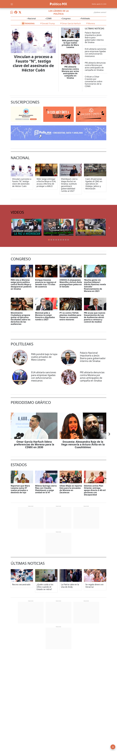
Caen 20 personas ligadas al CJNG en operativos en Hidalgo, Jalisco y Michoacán (93, 184)
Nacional (32, 18)
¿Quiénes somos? (100, 12)
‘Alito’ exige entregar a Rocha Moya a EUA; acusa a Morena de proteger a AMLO (46, 183)
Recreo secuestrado (21, 584)
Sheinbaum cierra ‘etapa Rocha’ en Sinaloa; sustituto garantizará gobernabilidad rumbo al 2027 (69, 185)
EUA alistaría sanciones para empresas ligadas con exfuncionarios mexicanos (95, 52)
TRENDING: (29, 23)
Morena (91, 23)
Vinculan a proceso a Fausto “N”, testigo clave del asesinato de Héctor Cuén (33, 63)
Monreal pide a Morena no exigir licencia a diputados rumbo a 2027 (45, 316)
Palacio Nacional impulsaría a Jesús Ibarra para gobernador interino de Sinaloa (94, 37)
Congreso (66, 18)
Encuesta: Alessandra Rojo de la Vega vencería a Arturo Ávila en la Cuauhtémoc (83, 444)
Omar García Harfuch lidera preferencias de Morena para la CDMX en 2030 (34, 444)
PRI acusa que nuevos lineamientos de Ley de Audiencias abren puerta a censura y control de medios (94, 317)
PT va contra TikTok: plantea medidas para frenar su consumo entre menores (70, 316)
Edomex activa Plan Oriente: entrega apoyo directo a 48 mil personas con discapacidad (95, 490)
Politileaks (85, 18)
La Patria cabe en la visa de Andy (70, 585)
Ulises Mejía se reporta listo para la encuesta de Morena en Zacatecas (71, 489)
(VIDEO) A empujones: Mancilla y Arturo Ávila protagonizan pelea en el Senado (71, 283)
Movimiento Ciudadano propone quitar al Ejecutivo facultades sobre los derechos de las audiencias (20, 318)
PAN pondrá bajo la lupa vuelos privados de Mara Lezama (70, 44)
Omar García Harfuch (71, 23)
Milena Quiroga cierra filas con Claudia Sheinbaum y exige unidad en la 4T (46, 489)
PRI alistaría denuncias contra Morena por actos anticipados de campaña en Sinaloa (70, 72)
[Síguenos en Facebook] (15, 12)
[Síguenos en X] (20, 12)
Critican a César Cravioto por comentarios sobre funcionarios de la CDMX (93, 81)
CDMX (49, 18)
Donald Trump (48, 23)
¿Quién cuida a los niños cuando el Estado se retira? (45, 587)
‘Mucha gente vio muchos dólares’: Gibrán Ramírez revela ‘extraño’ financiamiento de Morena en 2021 (95, 285)
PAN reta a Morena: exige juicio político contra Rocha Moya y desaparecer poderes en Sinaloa (21, 284)
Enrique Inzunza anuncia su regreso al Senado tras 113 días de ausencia (45, 283)
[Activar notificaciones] (112, 746)
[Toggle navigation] (12, 4)
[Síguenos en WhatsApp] (11, 12)
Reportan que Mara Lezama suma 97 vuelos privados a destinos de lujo (20, 489)
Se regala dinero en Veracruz (94, 585)
